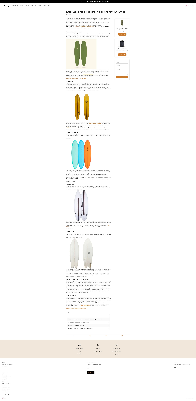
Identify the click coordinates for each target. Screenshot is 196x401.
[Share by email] (122, 336)
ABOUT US (44, 5)
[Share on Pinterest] (106, 336)
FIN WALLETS (27, 5)
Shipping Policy (5, 381)
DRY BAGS (21, 5)
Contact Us (4, 366)
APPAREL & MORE (33, 5)
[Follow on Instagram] (5, 394)
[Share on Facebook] (74, 336)
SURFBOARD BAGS (15, 5)
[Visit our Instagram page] (186, 5)
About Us (4, 368)
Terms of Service (6, 389)
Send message (122, 76)
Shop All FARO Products (7, 364)
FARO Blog (4, 377)
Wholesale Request (6, 387)
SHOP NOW (122, 34)
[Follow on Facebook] (2, 394)
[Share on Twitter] (90, 336)
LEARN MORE (79, 353)
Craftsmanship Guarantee (7, 370)
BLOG (49, 5)
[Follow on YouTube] (8, 394)
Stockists (4, 379)
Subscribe (90, 372)
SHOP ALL (39, 5)
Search (3, 362)
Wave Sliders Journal (7, 375)
